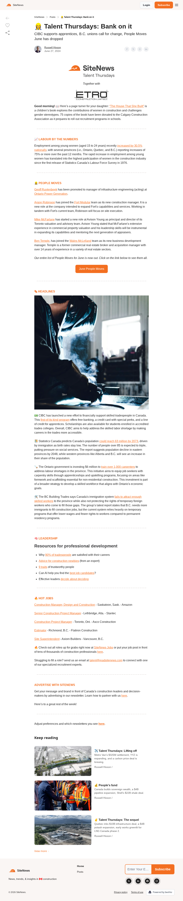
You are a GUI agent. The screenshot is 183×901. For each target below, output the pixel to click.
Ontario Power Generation (50, 193)
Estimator (40, 630)
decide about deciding (75, 579)
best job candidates (82, 573)
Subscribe (164, 5)
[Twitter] (129, 881)
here (100, 651)
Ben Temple (42, 240)
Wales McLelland (80, 240)
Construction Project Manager (53, 621)
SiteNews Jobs (103, 647)
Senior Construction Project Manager (57, 613)
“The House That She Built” (126, 106)
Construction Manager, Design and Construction (64, 604)
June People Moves (91, 268)
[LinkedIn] (138, 881)
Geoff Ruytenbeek (45, 189)
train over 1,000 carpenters (118, 466)
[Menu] (176, 4)
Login (146, 5)
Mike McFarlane (44, 219)
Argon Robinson (44, 202)
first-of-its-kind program (55, 419)
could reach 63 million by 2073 (118, 441)
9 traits (43, 566)
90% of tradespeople (58, 554)
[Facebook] (147, 881)
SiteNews (39, 17)
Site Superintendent (47, 638)
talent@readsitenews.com (106, 660)
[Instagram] (157, 881)
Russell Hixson (52, 47)
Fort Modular (82, 202)
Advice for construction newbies (59, 560)
